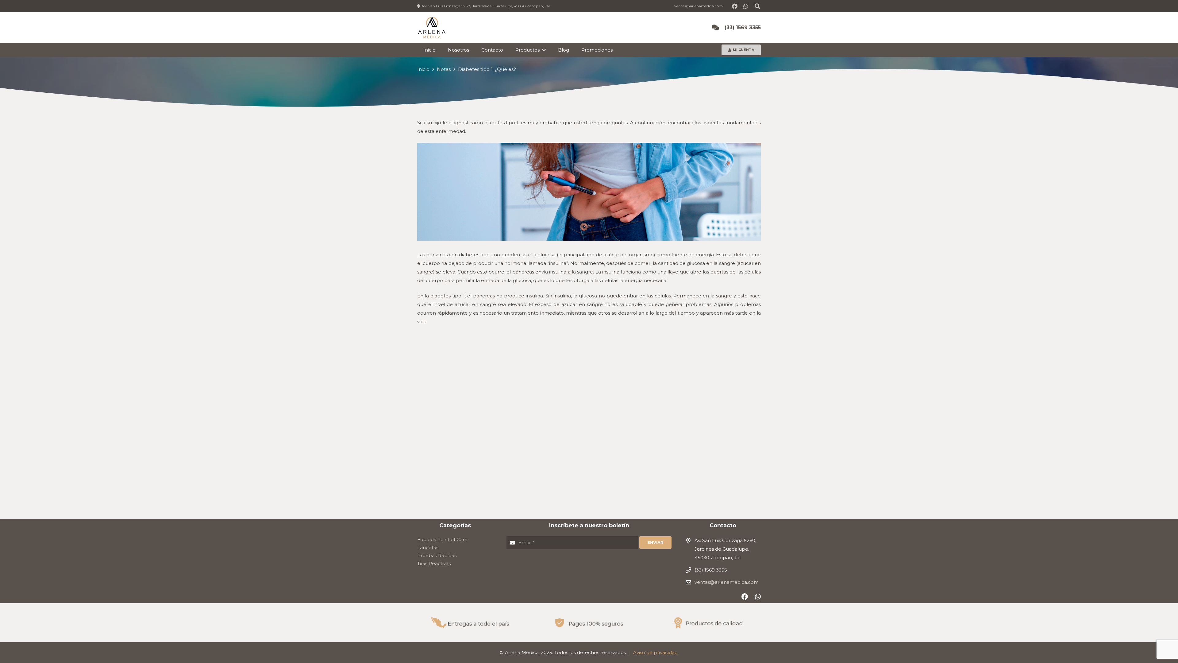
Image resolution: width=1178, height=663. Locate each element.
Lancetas (427, 547)
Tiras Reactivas (434, 563)
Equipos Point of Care (442, 539)
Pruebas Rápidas (436, 555)
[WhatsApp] (745, 6)
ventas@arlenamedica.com (727, 582)
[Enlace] (431, 27)
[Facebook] (734, 6)
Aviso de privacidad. (656, 652)
